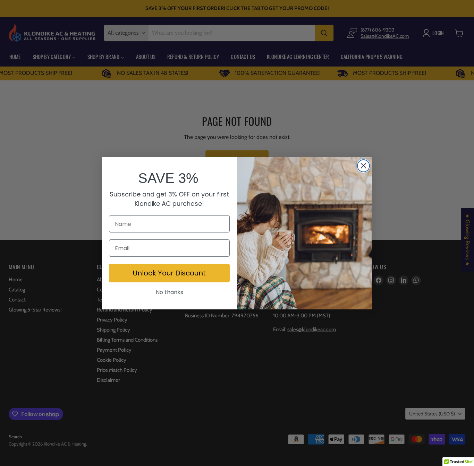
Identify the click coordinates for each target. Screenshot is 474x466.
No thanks (169, 292)
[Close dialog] (363, 166)
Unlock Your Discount (169, 273)
